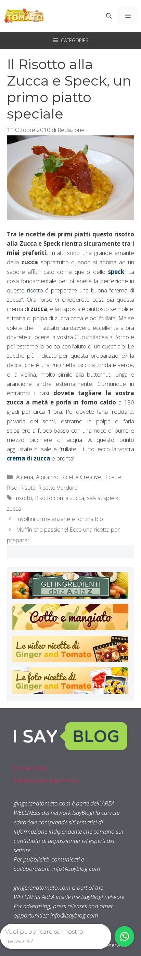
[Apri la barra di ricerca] (108, 15)
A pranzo (47, 477)
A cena (24, 477)
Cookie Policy (30, 768)
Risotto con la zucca (59, 498)
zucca (14, 508)
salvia (94, 498)
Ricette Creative (81, 477)
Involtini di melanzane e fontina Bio (59, 519)
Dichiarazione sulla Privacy (46, 780)
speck (110, 498)
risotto (34, 290)
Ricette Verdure (58, 487)
